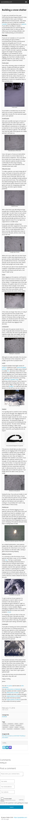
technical (4, 716)
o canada (12, 725)
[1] (8, 612)
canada (4, 723)
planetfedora (18, 725)
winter (23, 728)
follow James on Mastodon (14, 689)
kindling (11, 386)
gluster (21, 723)
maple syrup (5, 725)
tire (8, 371)
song (16, 379)
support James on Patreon (13, 699)
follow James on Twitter (13, 692)
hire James (9, 685)
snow (4, 728)
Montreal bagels (21, 367)
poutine (4, 369)
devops (16, 723)
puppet (16, 727)
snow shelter (9, 728)
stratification (16, 728)
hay (6, 560)
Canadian (4, 24)
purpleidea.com (6, 2)
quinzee (24, 24)
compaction (10, 723)
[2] (10, 612)
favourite (7, 379)
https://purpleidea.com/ (20, 817)
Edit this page (5, 819)
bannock (4, 367)
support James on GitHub (13, 696)
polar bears (5, 727)
